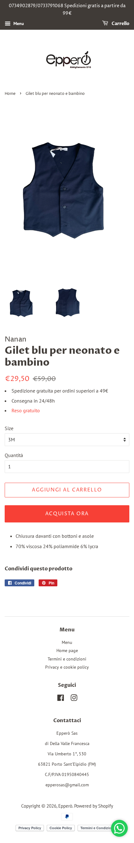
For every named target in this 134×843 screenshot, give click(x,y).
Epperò (65, 806)
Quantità (14, 455)
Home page (67, 650)
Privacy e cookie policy (67, 667)
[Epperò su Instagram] (73, 699)
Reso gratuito (26, 410)
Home (10, 93)
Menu (18, 23)
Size (9, 428)
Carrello (120, 24)
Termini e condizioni (67, 659)
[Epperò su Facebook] (60, 699)
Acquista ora (67, 513)
